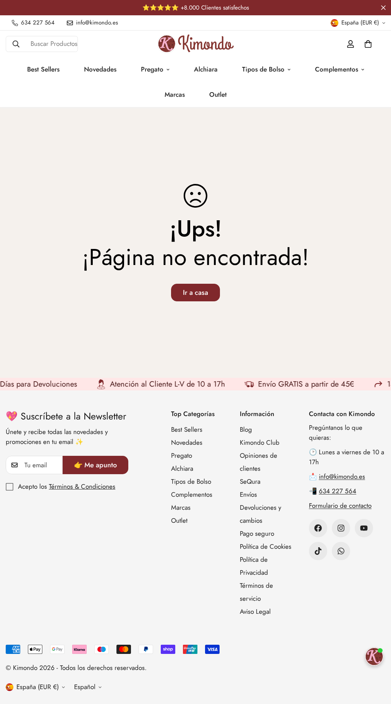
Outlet (218, 94)
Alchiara (206, 69)
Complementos (336, 69)
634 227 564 (337, 491)
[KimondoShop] (195, 44)
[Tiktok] (318, 551)
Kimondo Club (260, 442)
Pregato (152, 69)
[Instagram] (341, 528)
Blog (246, 429)
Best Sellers (43, 69)
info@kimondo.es (342, 476)
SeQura (250, 481)
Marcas (175, 94)
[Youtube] (364, 528)
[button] (368, 44)
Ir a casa (195, 293)
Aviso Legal (255, 611)
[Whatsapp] (341, 551)
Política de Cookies (265, 546)
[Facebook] (318, 528)
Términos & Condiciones (82, 486)
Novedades (100, 69)
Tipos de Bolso (263, 69)
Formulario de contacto (340, 505)
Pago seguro (257, 533)
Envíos (248, 494)
